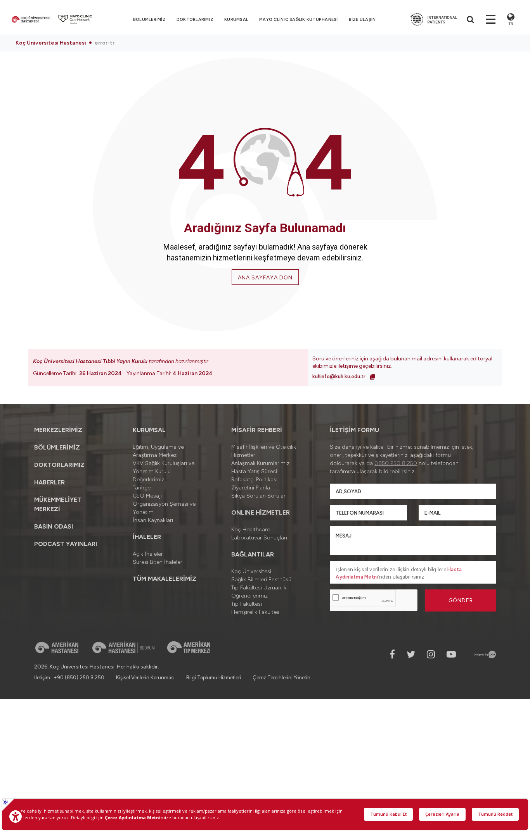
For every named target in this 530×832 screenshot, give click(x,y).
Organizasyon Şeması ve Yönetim (164, 508)
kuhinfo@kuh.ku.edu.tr (339, 376)
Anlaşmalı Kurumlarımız (260, 463)
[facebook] (392, 654)
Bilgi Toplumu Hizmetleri (213, 677)
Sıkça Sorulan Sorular (258, 496)
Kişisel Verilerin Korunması (145, 677)
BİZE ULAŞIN (362, 19)
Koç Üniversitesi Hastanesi (51, 43)
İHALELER (147, 537)
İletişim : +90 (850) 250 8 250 (69, 677)
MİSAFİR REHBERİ (256, 430)
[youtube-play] (451, 654)
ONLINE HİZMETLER (260, 512)
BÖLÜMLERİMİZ (57, 447)
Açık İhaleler (148, 554)
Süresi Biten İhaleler (157, 562)
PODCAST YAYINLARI (65, 544)
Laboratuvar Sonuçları (259, 537)
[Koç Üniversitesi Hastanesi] (31, 19)
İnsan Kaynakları (153, 520)
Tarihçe (142, 487)
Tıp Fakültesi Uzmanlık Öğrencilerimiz (258, 591)
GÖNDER (461, 600)
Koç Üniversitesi (251, 571)
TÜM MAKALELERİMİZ (164, 578)
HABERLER (49, 482)
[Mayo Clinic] (75, 19)
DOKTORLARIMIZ (195, 19)
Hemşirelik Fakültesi (256, 612)
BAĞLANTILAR (252, 554)
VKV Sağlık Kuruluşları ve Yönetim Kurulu (163, 467)
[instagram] (431, 654)
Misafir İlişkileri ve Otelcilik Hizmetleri (263, 451)
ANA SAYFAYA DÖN (265, 277)
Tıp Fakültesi (246, 604)
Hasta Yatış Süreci (254, 471)
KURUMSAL (236, 19)
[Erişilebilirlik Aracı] (15, 816)
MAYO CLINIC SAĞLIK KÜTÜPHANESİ (298, 19)
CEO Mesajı (147, 496)
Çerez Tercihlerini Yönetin (281, 677)
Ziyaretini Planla (250, 487)
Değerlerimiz (148, 479)
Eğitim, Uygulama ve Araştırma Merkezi (158, 451)
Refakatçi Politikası (254, 479)
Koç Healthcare (250, 529)
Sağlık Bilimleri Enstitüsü (261, 579)
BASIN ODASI (53, 526)
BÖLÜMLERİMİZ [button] (149, 19)
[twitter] (411, 654)
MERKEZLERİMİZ (58, 430)
